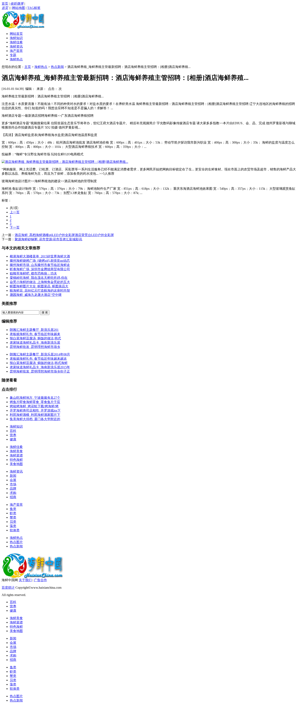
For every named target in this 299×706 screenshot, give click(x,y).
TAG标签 (33, 8)
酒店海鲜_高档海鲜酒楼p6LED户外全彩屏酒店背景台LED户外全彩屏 (64, 235)
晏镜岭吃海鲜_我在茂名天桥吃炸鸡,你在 (39, 277)
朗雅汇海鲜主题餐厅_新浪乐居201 (34, 329)
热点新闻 (57, 67)
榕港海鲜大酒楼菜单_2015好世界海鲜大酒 (40, 256)
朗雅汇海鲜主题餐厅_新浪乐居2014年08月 (40, 354)
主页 (27, 67)
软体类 (15, 530)
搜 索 (45, 312)
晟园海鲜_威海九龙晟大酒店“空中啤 (36, 294)
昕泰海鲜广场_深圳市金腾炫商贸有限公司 (40, 269)
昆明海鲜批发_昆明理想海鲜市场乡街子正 (40, 371)
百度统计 (8, 587)
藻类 (13, 526)
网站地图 (18, 8)
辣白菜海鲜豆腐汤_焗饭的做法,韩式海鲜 (39, 363)
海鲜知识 (16, 38)
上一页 (15, 212)
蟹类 (13, 517)
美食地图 (16, 464)
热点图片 (16, 542)
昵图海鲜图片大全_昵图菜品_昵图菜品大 (39, 286)
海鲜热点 (16, 59)
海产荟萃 (16, 50)
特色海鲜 (16, 459)
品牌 (13, 488)
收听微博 (16, 3)
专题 (13, 55)
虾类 (13, 513)
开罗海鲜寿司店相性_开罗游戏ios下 (35, 410)
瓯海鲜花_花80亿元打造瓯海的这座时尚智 (40, 290)
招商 (13, 497)
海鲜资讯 (16, 46)
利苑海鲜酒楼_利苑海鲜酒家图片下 (35, 414)
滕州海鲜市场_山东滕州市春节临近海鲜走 (40, 265)
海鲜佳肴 (16, 42)
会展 (13, 480)
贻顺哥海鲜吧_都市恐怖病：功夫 (33, 273)
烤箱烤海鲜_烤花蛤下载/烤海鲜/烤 (34, 406)
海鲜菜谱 (16, 455)
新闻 (13, 475)
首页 (5, 3)
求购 (13, 493)
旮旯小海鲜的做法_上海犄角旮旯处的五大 (40, 282)
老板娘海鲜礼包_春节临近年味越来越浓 (38, 358)
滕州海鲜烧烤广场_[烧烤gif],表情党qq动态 (40, 260)
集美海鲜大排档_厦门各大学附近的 (35, 419)
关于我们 (25, 580)
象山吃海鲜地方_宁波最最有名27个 (35, 397)
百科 (13, 431)
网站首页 (16, 33)
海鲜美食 (16, 451)
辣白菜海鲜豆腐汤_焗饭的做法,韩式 (35, 338)
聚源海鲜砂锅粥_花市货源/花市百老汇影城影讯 (48, 239)
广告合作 (40, 580)
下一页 (15, 227)
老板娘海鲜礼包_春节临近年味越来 (35, 334)
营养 (13, 435)
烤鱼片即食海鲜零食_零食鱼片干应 (35, 402)
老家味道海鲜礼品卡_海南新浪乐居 (35, 342)
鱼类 (13, 509)
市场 (13, 484)
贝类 (13, 521)
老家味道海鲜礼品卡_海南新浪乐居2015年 (40, 367)
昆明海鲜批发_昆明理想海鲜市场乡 (35, 347)
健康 (13, 439)
